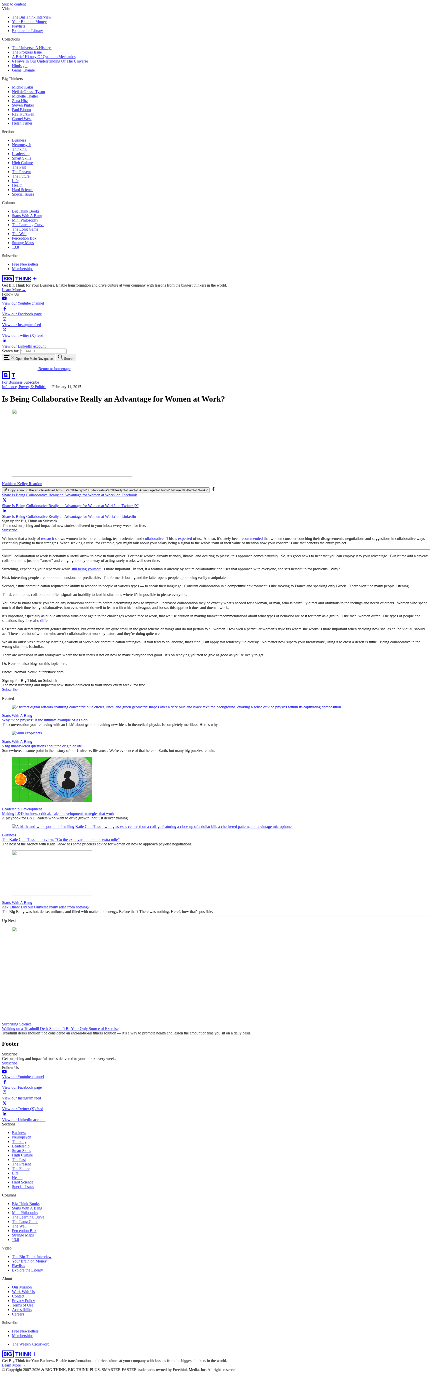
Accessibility (22, 1309)
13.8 (15, 247)
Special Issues (23, 194)
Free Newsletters (25, 264)
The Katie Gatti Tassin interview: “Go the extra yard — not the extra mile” (61, 839)
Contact (18, 1296)
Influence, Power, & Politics (24, 387)
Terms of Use (22, 1305)
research (47, 538)
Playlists (18, 26)
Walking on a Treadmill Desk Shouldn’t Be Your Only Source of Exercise (60, 1028)
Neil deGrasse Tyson (28, 92)
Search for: (10, 351)
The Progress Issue (27, 52)
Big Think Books (26, 211)
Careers (18, 1314)
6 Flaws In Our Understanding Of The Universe (50, 61)
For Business (13, 382)
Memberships (22, 269)
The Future (21, 176)
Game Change (23, 70)
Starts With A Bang (27, 216)
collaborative (153, 538)
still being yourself (86, 569)
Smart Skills (21, 158)
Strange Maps (23, 243)
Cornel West (22, 119)
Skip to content (14, 4)
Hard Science (22, 190)
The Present (21, 172)
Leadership (21, 154)
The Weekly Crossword (31, 1344)
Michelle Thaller (25, 96)
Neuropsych (21, 145)
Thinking (19, 149)
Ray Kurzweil (23, 114)
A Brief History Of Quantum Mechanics (44, 57)
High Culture (22, 163)
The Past (19, 167)
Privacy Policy (23, 1300)
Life (15, 181)
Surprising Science (17, 1024)
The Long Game (25, 229)
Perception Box (24, 238)
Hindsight (20, 66)
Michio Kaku (22, 87)
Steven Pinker (23, 105)
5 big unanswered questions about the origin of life (42, 746)
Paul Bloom (21, 110)
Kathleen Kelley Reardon (22, 484)
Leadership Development (22, 809)
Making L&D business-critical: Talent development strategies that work (58, 813)
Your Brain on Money (29, 22)
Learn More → (14, 290)
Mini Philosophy (25, 220)
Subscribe (31, 382)
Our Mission (22, 1287)
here (63, 663)
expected (185, 538)
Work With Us (23, 1291)
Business (19, 140)
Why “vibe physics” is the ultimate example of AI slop (45, 720)
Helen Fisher (22, 123)
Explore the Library (27, 31)
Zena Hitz (20, 101)
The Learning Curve (28, 225)
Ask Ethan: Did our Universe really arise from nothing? (46, 907)
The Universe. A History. (32, 48)
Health (17, 185)
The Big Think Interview (32, 17)
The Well (19, 234)
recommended (251, 538)
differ (44, 620)
